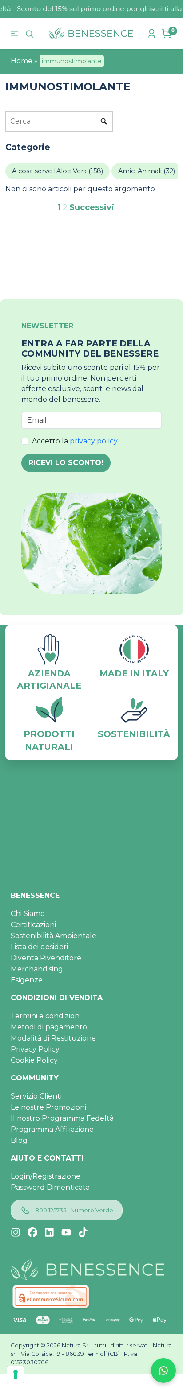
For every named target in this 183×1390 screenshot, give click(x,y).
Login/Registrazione (45, 1176)
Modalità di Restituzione (53, 1038)
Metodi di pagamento (49, 1027)
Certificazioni (33, 924)
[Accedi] (152, 33)
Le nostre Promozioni (48, 1107)
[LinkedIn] (49, 1232)
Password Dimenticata (50, 1187)
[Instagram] (15, 1232)
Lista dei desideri (39, 947)
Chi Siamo (28, 913)
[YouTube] (66, 1232)
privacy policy (94, 441)
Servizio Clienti (36, 1096)
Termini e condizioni (46, 1016)
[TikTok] (83, 1232)
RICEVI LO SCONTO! (65, 462)
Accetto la (75, 441)
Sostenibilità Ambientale (53, 936)
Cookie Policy (34, 1060)
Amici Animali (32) (146, 171)
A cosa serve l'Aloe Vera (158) (57, 171)
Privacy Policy (35, 1049)
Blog (19, 1140)
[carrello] (168, 33)
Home (21, 61)
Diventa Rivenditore (46, 958)
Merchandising (37, 969)
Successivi (91, 207)
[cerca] (31, 33)
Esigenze (27, 980)
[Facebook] (32, 1232)
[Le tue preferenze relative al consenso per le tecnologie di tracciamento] (15, 1374)
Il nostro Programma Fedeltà (62, 1118)
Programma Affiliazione (52, 1129)
